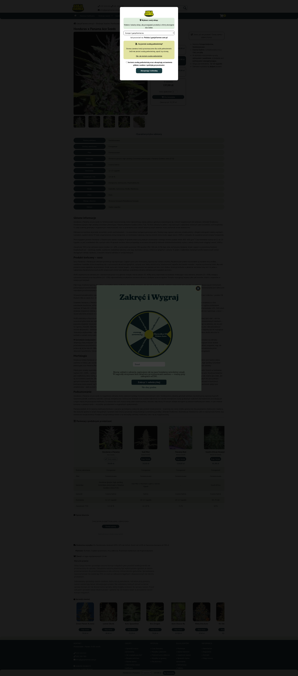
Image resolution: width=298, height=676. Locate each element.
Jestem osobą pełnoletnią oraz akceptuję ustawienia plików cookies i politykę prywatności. (149, 63)
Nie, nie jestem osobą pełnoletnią (149, 56)
